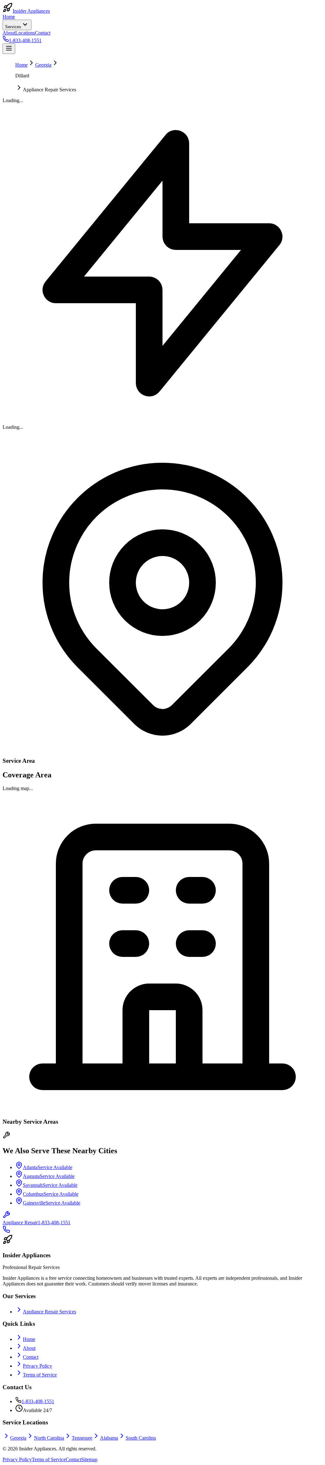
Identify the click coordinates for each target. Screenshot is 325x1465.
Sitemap (89, 1459)
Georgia (43, 65)
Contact (42, 33)
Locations (25, 33)
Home (9, 16)
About (9, 33)
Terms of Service (40, 1374)
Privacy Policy (37, 1366)
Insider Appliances (31, 11)
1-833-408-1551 (38, 1401)
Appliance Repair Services (49, 1311)
